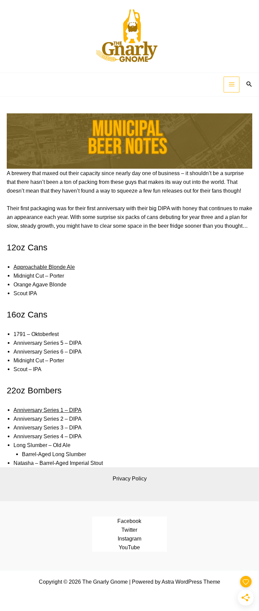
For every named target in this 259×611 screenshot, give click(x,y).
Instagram (129, 538)
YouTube (129, 547)
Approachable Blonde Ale (44, 267)
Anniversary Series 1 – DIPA (47, 410)
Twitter (129, 530)
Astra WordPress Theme (191, 582)
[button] (249, 84)
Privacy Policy (130, 478)
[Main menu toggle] (231, 84)
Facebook (129, 521)
